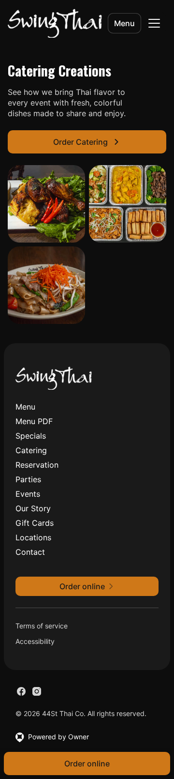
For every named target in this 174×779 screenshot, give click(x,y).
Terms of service (41, 626)
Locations (33, 537)
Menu (124, 23)
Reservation (36, 465)
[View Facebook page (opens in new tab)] (21, 691)
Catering (31, 450)
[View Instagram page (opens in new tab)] (37, 691)
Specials (30, 436)
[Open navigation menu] (154, 23)
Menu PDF (34, 421)
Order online (87, 763)
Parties (28, 479)
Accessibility (35, 641)
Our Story (33, 508)
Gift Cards (34, 523)
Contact (30, 552)
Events (27, 494)
